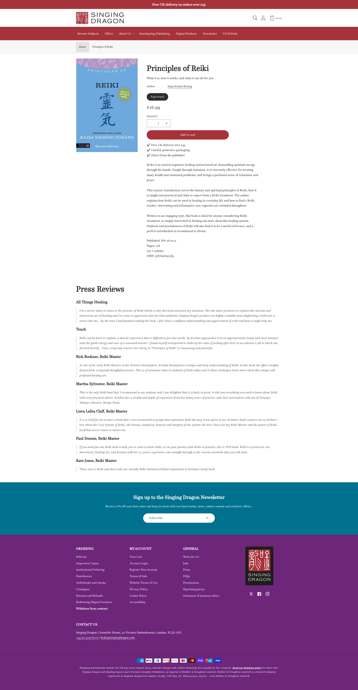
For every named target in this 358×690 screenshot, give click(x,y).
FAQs (186, 576)
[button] (255, 18)
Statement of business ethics (201, 595)
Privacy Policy (139, 589)
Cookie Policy (138, 595)
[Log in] (263, 17)
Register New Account (143, 569)
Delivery (81, 556)
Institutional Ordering (90, 569)
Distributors (84, 576)
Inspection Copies (87, 563)
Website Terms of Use (143, 582)
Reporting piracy (194, 589)
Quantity (152, 116)
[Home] (100, 18)
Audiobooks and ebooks (91, 582)
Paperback (157, 96)
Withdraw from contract (92, 608)
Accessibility (137, 602)
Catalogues (83, 589)
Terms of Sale (138, 576)
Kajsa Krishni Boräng (180, 86)
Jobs (186, 563)
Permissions (191, 582)
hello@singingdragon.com (118, 637)
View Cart (136, 556)
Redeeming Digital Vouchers (94, 602)
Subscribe (156, 518)
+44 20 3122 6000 (87, 637)
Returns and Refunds (89, 595)
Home (82, 46)
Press (186, 569)
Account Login (139, 563)
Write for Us (191, 556)
